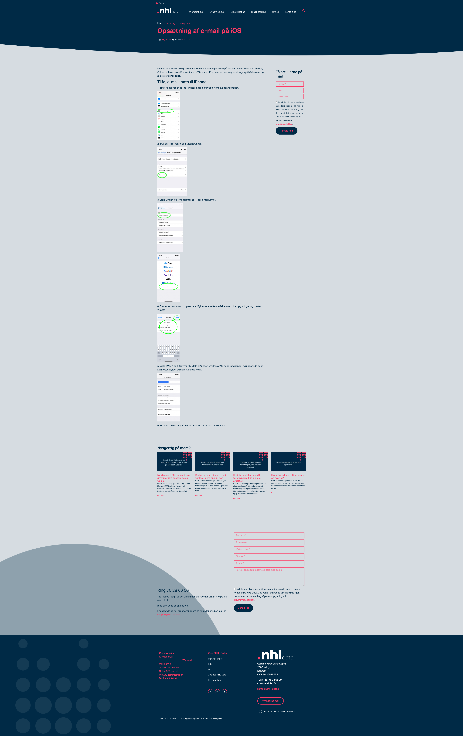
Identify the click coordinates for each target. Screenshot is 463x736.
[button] (196, 12)
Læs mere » (161, 496)
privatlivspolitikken (284, 124)
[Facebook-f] (224, 691)
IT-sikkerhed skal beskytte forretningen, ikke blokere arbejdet (247, 478)
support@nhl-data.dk (169, 615)
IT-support (186, 40)
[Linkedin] (210, 691)
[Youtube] (217, 691)
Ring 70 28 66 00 (173, 590)
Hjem (160, 23)
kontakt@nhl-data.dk (268, 689)
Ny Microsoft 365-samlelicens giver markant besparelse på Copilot (173, 478)
